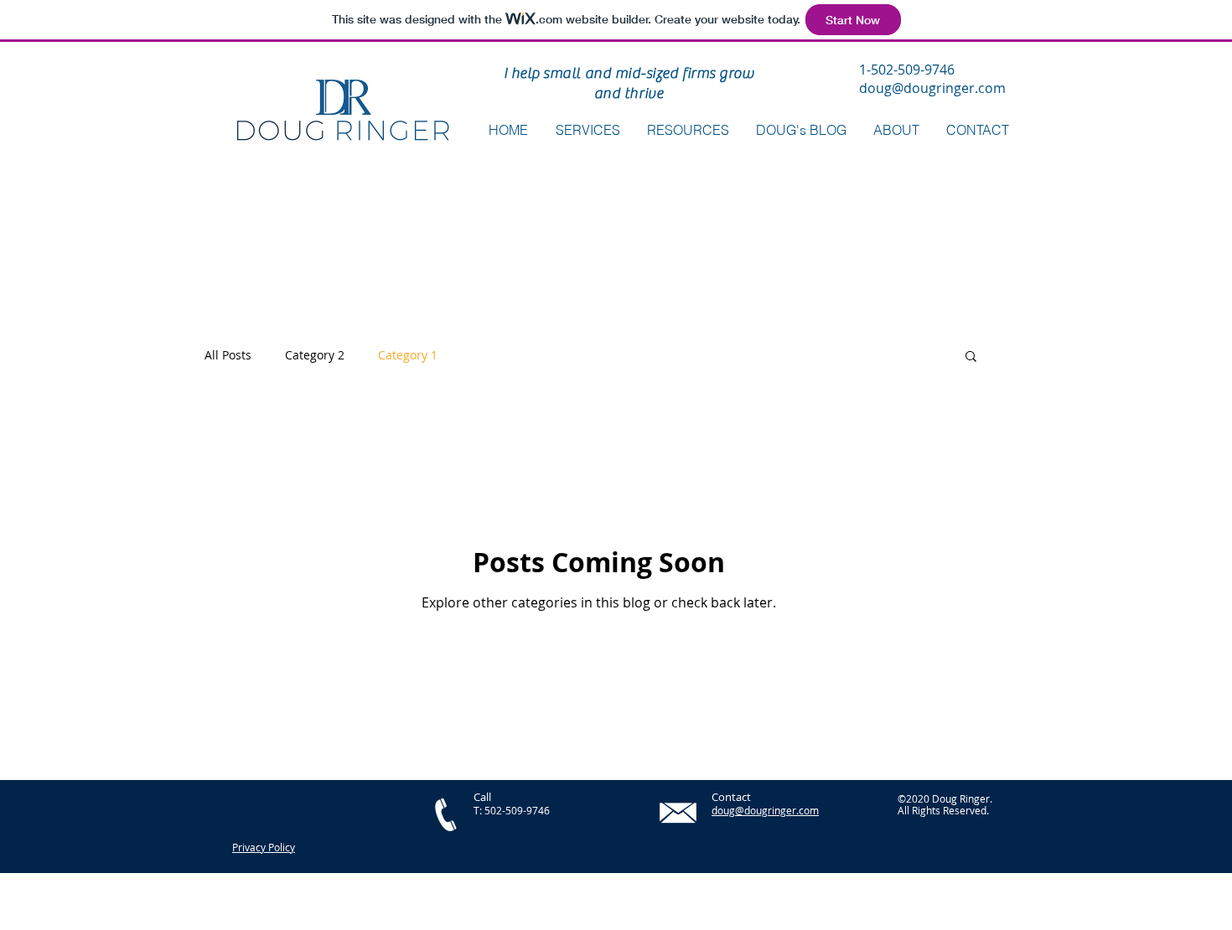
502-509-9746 (517, 810)
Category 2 (314, 355)
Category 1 (407, 355)
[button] (688, 130)
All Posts (227, 355)
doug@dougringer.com (932, 88)
